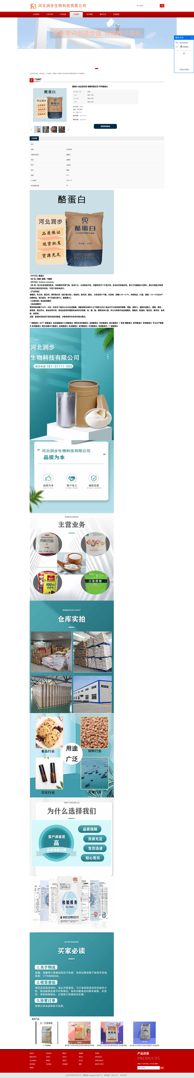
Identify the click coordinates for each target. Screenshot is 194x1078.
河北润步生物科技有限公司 (73, 1075)
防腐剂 (97, 1053)
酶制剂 (48, 1060)
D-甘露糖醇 (47, 1045)
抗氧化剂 (48, 1053)
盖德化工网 (114, 1075)
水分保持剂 (33, 1060)
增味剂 (64, 1060)
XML (101, 1075)
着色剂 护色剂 (99, 1064)
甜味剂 (32, 1053)
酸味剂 (64, 1053)
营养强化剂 (98, 1057)
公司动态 (63, 14)
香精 (80, 1064)
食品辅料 (65, 1064)
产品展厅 (76, 14)
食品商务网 (123, 1075)
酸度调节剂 (33, 1057)
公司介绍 (49, 14)
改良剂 (64, 1057)
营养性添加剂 (99, 1060)
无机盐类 (48, 1064)
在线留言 (116, 14)
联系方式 (103, 14)
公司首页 (36, 14)
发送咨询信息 (105, 126)
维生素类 (32, 1064)
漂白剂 (81, 1057)
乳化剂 (81, 1060)
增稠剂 (55, 73)
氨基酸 (81, 1053)
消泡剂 (48, 1057)
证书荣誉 (89, 14)
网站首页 (42, 73)
